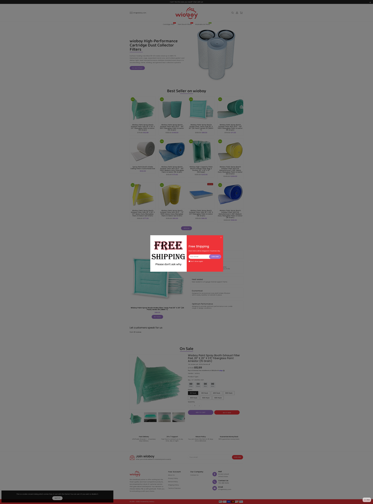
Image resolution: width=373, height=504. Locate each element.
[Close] (221, 237)
